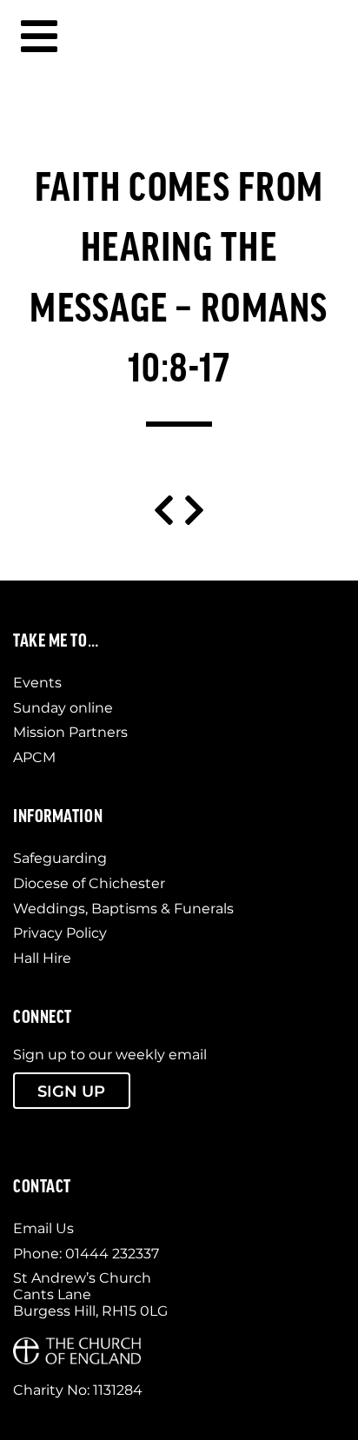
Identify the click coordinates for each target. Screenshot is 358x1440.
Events (37, 682)
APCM (34, 757)
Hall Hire (42, 958)
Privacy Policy (60, 933)
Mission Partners (70, 732)
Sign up (71, 1091)
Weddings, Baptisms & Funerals (123, 908)
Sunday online (63, 708)
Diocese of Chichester (89, 883)
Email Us (43, 1228)
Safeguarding (60, 858)
